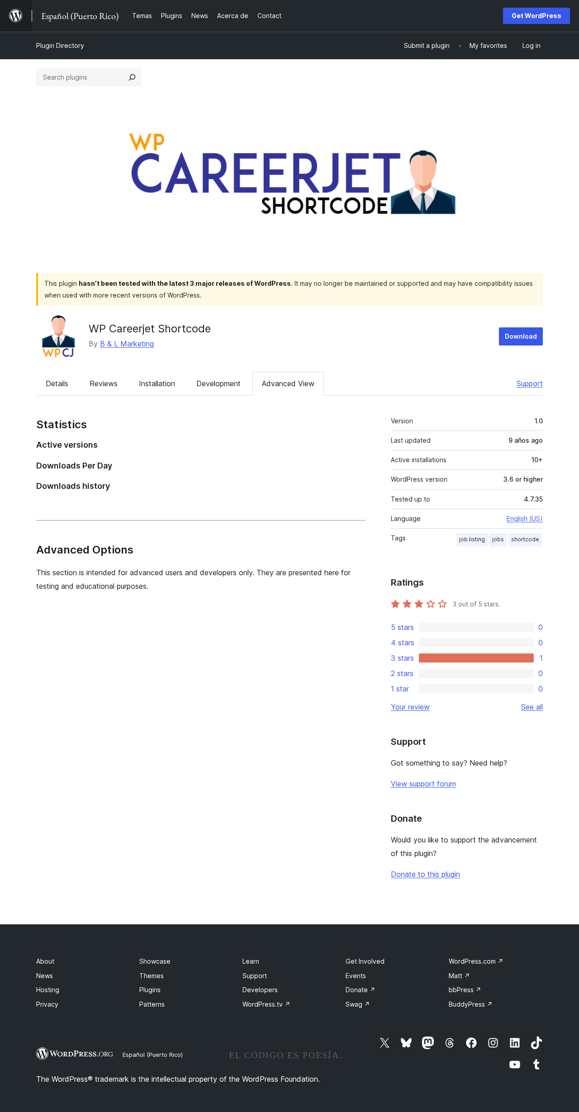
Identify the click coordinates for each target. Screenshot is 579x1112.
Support (530, 383)
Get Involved (365, 961)
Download (521, 336)
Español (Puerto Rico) (153, 1054)
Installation (157, 383)
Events (356, 976)
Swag (358, 1004)
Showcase (155, 961)
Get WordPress (536, 15)
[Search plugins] (132, 77)
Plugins (150, 990)
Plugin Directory (60, 45)
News (44, 976)
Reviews (104, 383)
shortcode (525, 539)
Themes (151, 976)
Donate (360, 990)
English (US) (525, 518)
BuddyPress (471, 1004)
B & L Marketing (127, 343)
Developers (260, 990)
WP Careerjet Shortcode (150, 328)
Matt (459, 976)
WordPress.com (476, 961)
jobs (498, 539)
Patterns (152, 1004)
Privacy (47, 1004)
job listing (472, 539)
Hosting (47, 990)
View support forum (423, 783)
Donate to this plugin (425, 874)
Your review (410, 706)
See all (532, 706)
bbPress (465, 990)
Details (57, 383)
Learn (250, 961)
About (45, 961)
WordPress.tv (266, 1004)
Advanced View (288, 383)
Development (218, 383)
